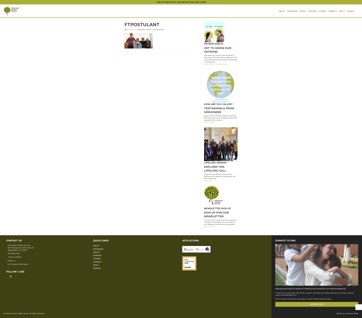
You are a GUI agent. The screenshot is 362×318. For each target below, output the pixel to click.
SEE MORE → (209, 181)
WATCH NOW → (210, 122)
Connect (332, 11)
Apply (342, 11)
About (282, 11)
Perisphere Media (351, 313)
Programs (292, 11)
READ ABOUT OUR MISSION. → (216, 64)
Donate (351, 11)
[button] (357, 11)
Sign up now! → (210, 226)
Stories (322, 11)
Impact (302, 11)
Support (312, 11)
